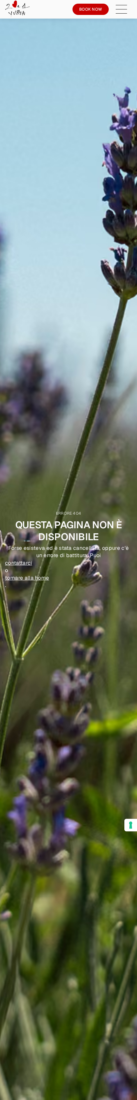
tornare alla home (27, 577)
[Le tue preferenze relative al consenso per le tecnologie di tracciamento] (130, 825)
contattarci (18, 562)
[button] (124, 9)
